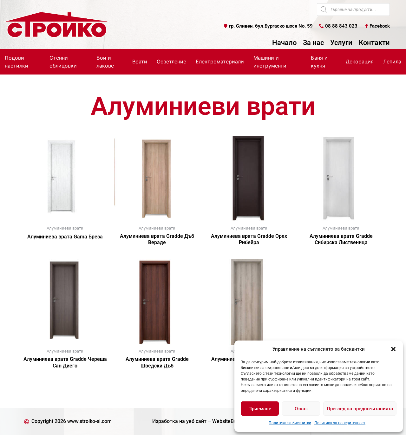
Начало (284, 43)
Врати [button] (139, 61)
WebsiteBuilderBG (232, 421)
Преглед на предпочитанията (360, 409)
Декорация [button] (360, 61)
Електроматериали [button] (220, 61)
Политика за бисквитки (290, 423)
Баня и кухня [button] (319, 62)
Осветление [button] (171, 61)
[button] (393, 349)
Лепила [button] (392, 61)
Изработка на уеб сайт (179, 421)
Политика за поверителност (339, 423)
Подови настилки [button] (16, 62)
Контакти (374, 43)
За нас (313, 43)
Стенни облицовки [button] (63, 62)
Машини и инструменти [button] (269, 62)
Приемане (259, 409)
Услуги (341, 43)
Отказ (301, 409)
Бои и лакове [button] (105, 62)
